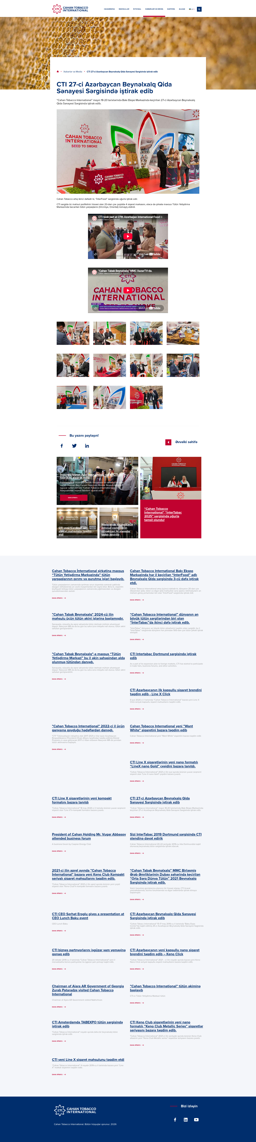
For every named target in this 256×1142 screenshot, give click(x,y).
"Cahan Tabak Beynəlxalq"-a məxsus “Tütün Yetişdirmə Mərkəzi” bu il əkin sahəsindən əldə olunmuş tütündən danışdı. (88, 658)
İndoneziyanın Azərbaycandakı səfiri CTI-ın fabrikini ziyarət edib (91, 476)
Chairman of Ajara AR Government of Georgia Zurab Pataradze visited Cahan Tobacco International (88, 990)
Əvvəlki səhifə (186, 442)
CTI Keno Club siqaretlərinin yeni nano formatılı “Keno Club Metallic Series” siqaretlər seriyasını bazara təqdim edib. (166, 1026)
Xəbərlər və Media (72, 72)
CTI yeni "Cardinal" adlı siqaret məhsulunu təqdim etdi (75, 531)
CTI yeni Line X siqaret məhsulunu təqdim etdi (88, 1060)
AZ (192, 9)
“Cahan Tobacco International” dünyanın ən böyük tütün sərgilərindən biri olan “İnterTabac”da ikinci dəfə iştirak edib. (164, 618)
